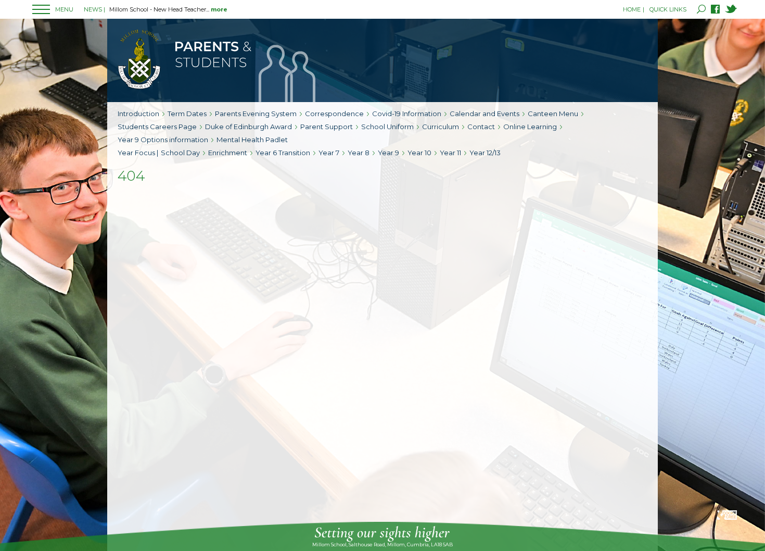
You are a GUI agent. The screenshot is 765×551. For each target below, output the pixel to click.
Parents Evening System (256, 113)
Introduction (138, 113)
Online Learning (530, 126)
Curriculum (440, 126)
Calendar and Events (484, 113)
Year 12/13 (485, 152)
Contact (481, 126)
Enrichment (227, 152)
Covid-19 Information (406, 113)
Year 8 (358, 152)
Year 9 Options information (163, 139)
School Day (180, 152)
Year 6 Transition (283, 152)
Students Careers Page (157, 126)
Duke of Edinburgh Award (248, 126)
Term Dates (187, 113)
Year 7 (328, 152)
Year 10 (419, 152)
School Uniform (387, 126)
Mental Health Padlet (252, 139)
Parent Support (326, 126)
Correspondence (334, 113)
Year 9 (388, 152)
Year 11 (450, 152)
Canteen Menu (553, 113)
